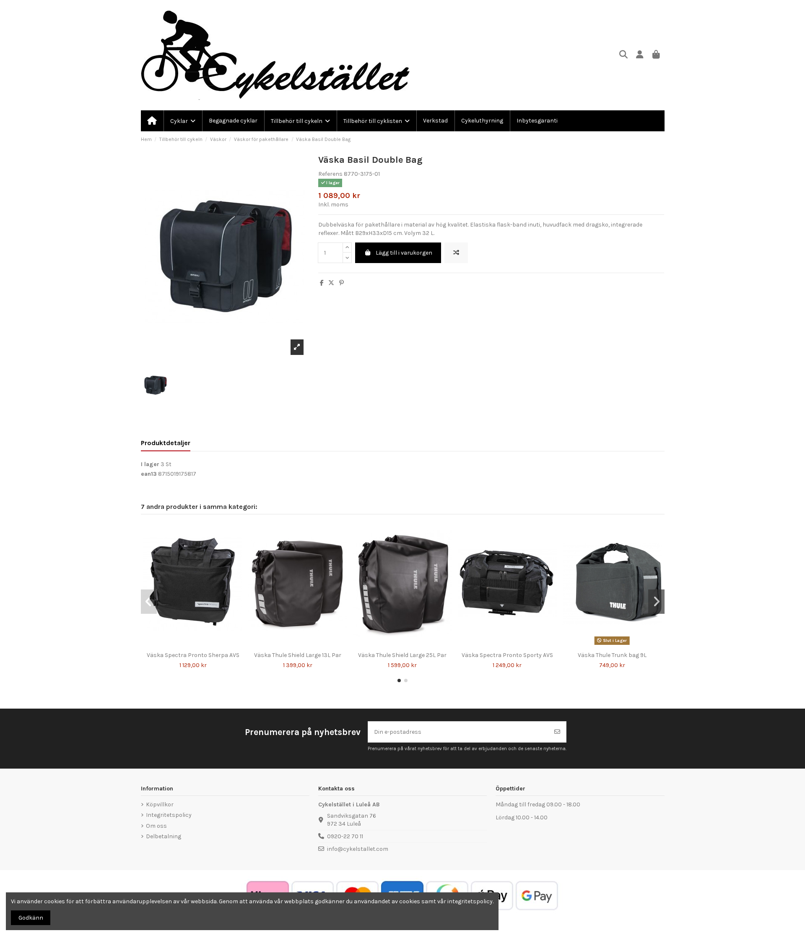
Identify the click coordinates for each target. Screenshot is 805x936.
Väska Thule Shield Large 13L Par (297, 655)
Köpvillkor (160, 804)
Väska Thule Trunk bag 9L (612, 655)
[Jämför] (186, 645)
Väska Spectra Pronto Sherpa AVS (193, 655)
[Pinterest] (341, 283)
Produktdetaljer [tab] (165, 443)
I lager (150, 464)
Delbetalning (163, 836)
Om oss (156, 825)
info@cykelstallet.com (357, 849)
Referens (330, 173)
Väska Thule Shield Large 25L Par (402, 655)
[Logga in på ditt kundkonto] (640, 55)
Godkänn (30, 917)
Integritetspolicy (169, 815)
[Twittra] (331, 283)
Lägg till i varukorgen (404, 252)
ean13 (149, 473)
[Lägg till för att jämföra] (456, 252)
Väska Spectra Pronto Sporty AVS (507, 655)
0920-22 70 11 (345, 836)
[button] (399, 680)
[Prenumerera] (557, 732)
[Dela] (322, 283)
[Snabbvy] (198, 645)
